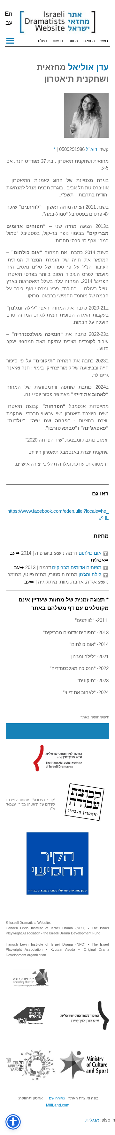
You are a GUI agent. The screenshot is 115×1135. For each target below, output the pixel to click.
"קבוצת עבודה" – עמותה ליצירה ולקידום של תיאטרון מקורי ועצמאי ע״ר (30, 804)
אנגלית (92, 1120)
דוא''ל (91, 149)
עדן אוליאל (88, 67)
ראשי (104, 41)
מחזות (73, 41)
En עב (8, 18)
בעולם (42, 41)
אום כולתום (90, 553)
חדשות (58, 41)
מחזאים (89, 41)
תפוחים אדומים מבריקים (76, 567)
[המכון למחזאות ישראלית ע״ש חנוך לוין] (57, 757)
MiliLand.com (57, 1105)
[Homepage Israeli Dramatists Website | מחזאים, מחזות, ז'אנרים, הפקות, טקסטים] (57, 22)
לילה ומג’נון (90, 574)
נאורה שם (57, 1098)
